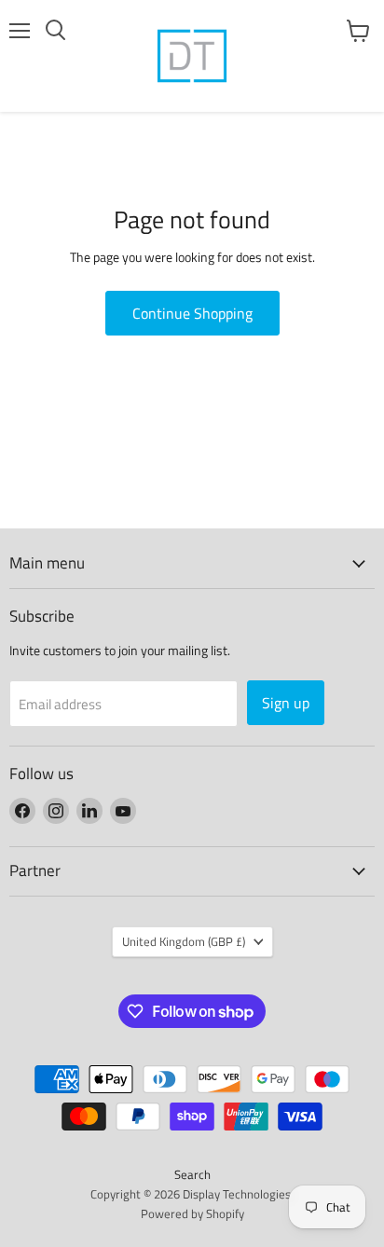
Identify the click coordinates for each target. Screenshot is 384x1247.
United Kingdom (183, 941)
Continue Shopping (192, 313)
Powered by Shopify (192, 1213)
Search (192, 1174)
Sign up (285, 703)
